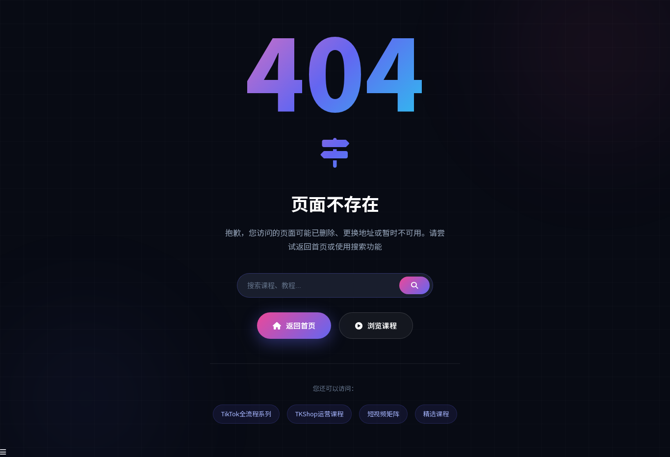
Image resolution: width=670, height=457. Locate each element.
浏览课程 (382, 325)
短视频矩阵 (383, 413)
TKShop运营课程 (319, 413)
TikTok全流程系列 (246, 413)
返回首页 (300, 325)
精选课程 (436, 413)
